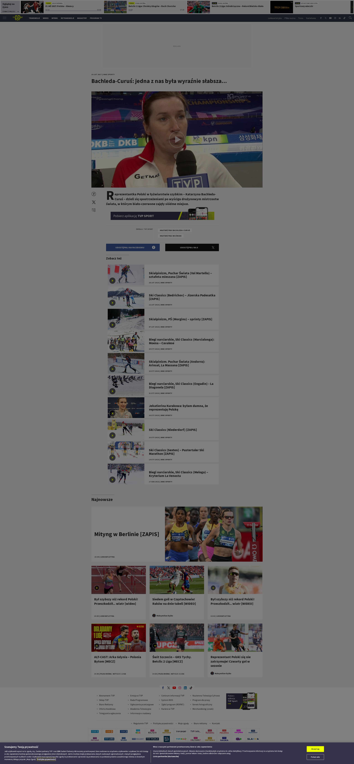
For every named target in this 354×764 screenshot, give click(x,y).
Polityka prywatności (46, 759)
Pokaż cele (315, 757)
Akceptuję (315, 749)
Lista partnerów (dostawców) (166, 756)
